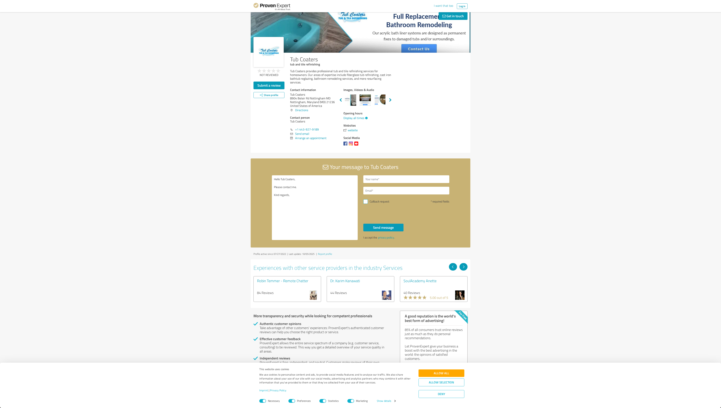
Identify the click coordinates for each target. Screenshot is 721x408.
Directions (301, 110)
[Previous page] (453, 267)
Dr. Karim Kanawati (345, 280)
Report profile (325, 254)
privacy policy (386, 237)
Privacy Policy (278, 390)
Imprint (263, 390)
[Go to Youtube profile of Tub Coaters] (357, 145)
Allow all (441, 373)
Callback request (379, 201)
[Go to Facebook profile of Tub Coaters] (346, 145)
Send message (383, 227)
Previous (340, 100)
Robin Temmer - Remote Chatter (282, 280)
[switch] (291, 401)
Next (390, 100)
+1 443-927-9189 (307, 129)
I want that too (443, 6)
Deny (441, 394)
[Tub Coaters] (268, 52)
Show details (384, 401)
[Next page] (463, 267)
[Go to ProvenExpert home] (271, 7)
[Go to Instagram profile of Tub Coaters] (351, 145)
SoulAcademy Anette (420, 280)
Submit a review (269, 85)
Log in (462, 6)
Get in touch (455, 16)
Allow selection (441, 382)
